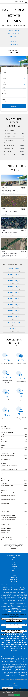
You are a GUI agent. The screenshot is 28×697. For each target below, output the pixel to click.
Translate (24, 688)
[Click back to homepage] (2, 1)
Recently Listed (14, 36)
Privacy (14, 571)
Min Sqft (4, 93)
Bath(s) (3, 87)
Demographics (14, 42)
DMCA (14, 575)
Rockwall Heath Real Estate (14, 555)
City (14, 562)
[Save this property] (25, 176)
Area (14, 568)
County (14, 559)
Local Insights (14, 44)
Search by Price (14, 39)
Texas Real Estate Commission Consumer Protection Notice (14, 679)
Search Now (14, 106)
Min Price (4, 70)
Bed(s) (3, 82)
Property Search (14, 30)
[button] (26, 2)
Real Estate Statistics (14, 33)
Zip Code (14, 564)
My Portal (20, 1)
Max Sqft (4, 99)
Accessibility (14, 573)
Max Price (4, 76)
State (14, 557)
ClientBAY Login (14, 577)
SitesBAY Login (14, 579)
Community (14, 566)
